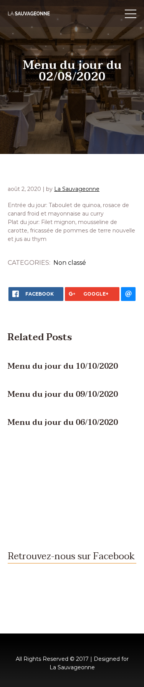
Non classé (69, 262)
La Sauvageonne (76, 189)
